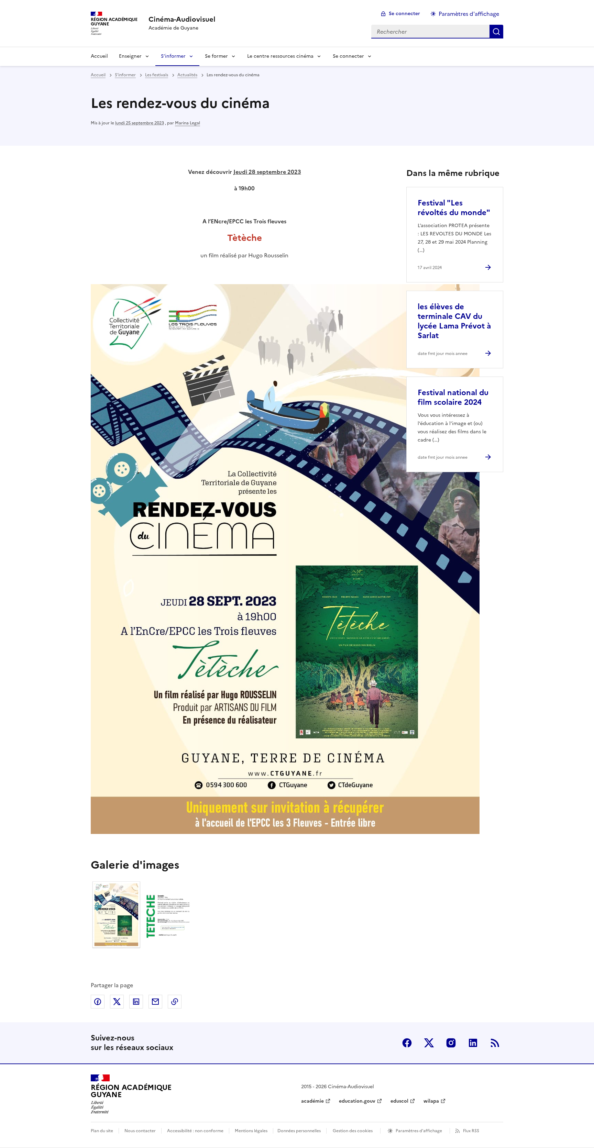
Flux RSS (471, 1131)
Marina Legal (187, 123)
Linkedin (473, 1043)
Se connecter (404, 13)
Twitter (429, 1043)
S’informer (173, 56)
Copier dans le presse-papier (175, 1001)
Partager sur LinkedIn (136, 1001)
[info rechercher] (496, 31)
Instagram (451, 1043)
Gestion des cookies (353, 1131)
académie (312, 1101)
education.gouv (357, 1101)
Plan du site (102, 1131)
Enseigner (130, 56)
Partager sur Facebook (97, 1001)
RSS (495, 1043)
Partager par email (155, 1001)
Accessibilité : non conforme (195, 1131)
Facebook (407, 1043)
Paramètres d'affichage (469, 14)
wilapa (431, 1101)
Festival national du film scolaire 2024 (453, 397)
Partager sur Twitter (117, 1001)
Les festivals (156, 75)
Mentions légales (251, 1131)
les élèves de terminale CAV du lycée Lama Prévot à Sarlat (454, 321)
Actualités (187, 75)
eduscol (399, 1101)
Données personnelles (299, 1131)
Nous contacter (140, 1131)
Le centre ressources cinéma (280, 56)
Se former (216, 56)
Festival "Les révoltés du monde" (454, 207)
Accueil (99, 56)
